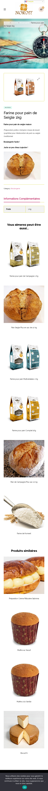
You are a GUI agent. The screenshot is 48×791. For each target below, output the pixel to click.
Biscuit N (24, 753)
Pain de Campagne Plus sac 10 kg (24, 482)
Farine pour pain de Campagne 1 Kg (24, 276)
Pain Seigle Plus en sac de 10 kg (24, 328)
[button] (38, 79)
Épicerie (14, 23)
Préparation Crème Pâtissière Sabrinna (24, 599)
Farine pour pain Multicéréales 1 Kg (24, 379)
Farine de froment (24, 533)
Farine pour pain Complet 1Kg (24, 431)
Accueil (7, 23)
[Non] (45, 782)
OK (25, 787)
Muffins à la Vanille (24, 702)
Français (30, 1)
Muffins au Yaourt (24, 650)
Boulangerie (24, 23)
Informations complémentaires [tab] (22, 198)
